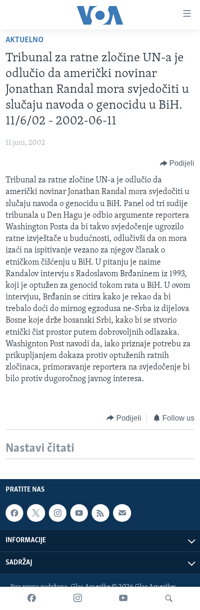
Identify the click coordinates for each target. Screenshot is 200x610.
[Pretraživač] (169, 598)
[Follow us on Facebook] (14, 513)
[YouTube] (123, 598)
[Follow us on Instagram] (58, 513)
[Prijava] (122, 513)
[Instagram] (77, 598)
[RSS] (100, 513)
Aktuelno (25, 40)
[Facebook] (31, 598)
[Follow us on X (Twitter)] (36, 513)
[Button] (177, 163)
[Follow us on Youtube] (79, 513)
